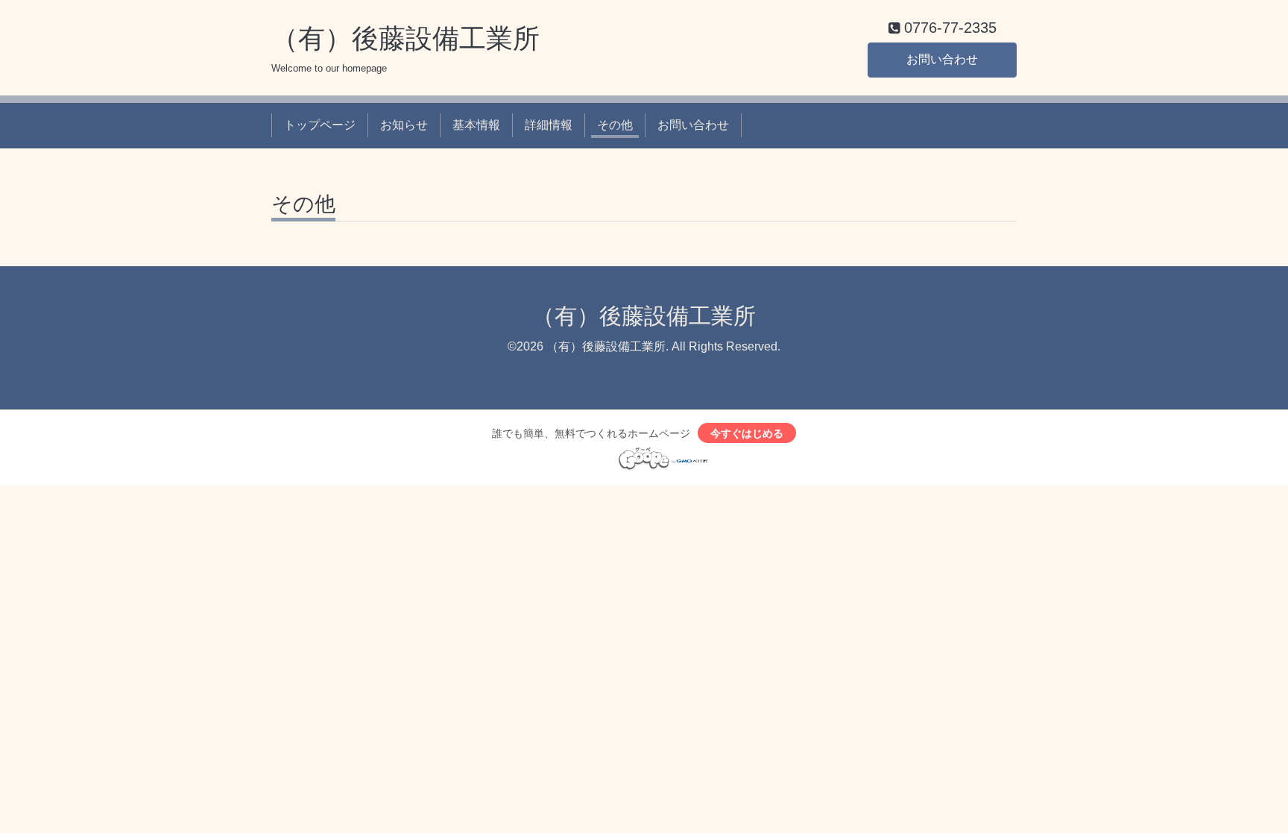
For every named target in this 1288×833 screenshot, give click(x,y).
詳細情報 (548, 125)
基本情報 (476, 125)
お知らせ (404, 125)
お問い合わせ (942, 59)
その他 (615, 125)
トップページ (320, 125)
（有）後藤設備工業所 (405, 38)
